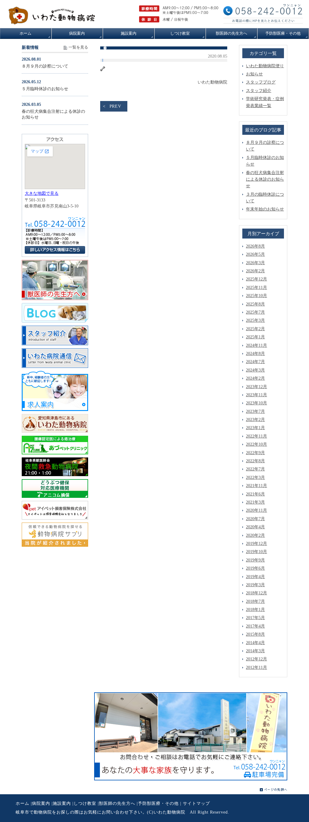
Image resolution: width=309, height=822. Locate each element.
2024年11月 (256, 345)
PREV (115, 106)
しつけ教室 (85, 803)
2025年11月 (256, 287)
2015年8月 (255, 634)
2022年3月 (255, 477)
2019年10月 (256, 551)
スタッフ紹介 (258, 90)
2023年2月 (255, 419)
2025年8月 (255, 304)
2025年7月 (255, 312)
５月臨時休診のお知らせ (45, 89)
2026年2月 (255, 271)
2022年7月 (255, 469)
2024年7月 (255, 361)
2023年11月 (256, 395)
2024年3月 (255, 370)
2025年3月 (255, 320)
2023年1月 (255, 427)
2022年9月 (255, 453)
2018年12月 (256, 593)
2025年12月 (256, 279)
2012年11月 (256, 667)
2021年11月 (256, 485)
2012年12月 (256, 659)
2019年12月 (256, 543)
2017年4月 (255, 626)
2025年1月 (255, 337)
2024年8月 (255, 353)
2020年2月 (255, 535)
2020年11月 (256, 510)
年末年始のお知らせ (265, 209)
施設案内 (62, 803)
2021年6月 (255, 494)
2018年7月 (255, 601)
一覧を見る (78, 47)
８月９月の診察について (45, 66)
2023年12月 (256, 386)
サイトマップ (196, 803)
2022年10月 (256, 444)
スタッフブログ (261, 82)
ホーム (22, 803)
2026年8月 (255, 246)
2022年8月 (255, 461)
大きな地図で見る (42, 193)
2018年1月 (255, 609)
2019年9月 (255, 560)
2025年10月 (256, 295)
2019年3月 (255, 585)
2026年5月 (255, 254)
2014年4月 (255, 642)
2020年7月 (255, 519)
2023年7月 (255, 411)
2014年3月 (255, 651)
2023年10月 (256, 403)
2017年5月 (255, 617)
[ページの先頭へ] (273, 789)
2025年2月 (255, 329)
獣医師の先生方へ (117, 803)
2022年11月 (256, 436)
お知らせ (254, 74)
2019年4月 (255, 576)
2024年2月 (255, 378)
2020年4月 (255, 527)
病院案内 (41, 803)
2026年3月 (255, 263)
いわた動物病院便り (265, 66)
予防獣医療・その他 (158, 803)
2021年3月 (255, 502)
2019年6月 (255, 568)
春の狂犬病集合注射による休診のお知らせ (265, 179)
